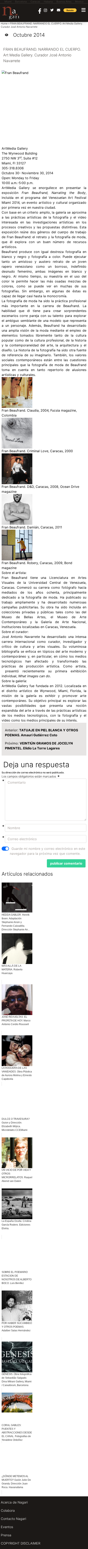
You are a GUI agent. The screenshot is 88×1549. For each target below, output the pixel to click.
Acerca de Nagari (14, 1502)
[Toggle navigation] (83, 10)
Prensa (6, 1535)
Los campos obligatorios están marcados (29, 776)
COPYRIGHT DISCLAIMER (20, 1543)
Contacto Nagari (13, 1519)
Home (4, 23)
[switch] (5, 849)
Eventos (7, 1527)
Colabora (8, 1510)
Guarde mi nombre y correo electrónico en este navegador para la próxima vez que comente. (47, 851)
